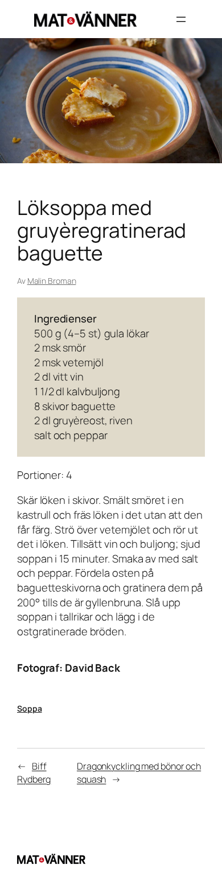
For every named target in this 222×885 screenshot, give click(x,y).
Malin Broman (51, 280)
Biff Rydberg (34, 772)
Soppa (29, 708)
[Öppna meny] (181, 19)
